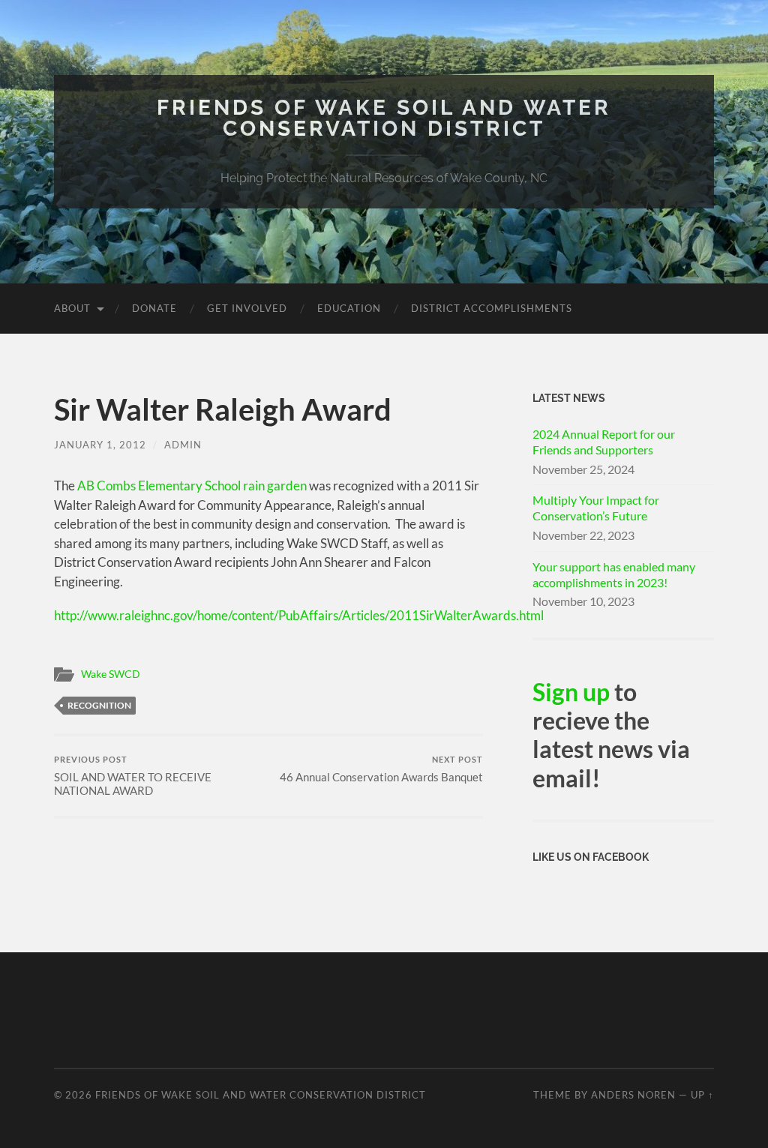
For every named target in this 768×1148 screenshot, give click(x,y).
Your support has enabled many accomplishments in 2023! (613, 574)
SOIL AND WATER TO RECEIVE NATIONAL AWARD (133, 775)
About (72, 308)
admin (183, 445)
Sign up (571, 691)
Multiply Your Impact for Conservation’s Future (595, 508)
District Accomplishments (491, 308)
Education (349, 308)
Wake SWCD (110, 674)
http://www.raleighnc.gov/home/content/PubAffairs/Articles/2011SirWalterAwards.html (299, 615)
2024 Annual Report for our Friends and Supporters (603, 442)
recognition (99, 705)
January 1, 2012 (100, 445)
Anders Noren (633, 1095)
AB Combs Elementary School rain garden (191, 485)
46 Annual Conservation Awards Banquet (381, 769)
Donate (154, 308)
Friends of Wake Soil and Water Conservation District (384, 118)
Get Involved (247, 308)
